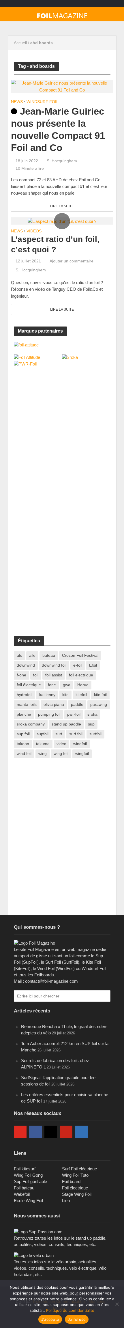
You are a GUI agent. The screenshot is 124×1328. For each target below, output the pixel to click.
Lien (66, 1200)
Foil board (71, 1181)
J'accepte (50, 1319)
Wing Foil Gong (28, 1175)
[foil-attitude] (26, 344)
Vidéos (34, 231)
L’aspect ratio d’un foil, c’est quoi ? (55, 244)
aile (32, 655)
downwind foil (54, 665)
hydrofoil (24, 694)
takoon (23, 743)
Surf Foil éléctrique (79, 1168)
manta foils (27, 704)
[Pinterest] (66, 1132)
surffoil (95, 734)
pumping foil (49, 714)
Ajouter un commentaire (71, 261)
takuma (43, 743)
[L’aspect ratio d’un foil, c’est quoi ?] (62, 220)
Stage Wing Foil (76, 1194)
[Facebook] (35, 1132)
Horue (83, 684)
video (61, 743)
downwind (26, 665)
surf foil (75, 734)
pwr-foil (73, 714)
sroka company (31, 724)
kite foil (100, 694)
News (17, 101)
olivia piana (54, 704)
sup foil (23, 734)
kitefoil (81, 694)
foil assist (53, 675)
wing (42, 753)
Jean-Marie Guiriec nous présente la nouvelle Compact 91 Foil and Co (58, 129)
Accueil (20, 42)
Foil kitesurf (24, 1168)
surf (58, 734)
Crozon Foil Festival (80, 655)
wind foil (24, 753)
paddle (77, 704)
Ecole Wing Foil (28, 1200)
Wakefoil (22, 1194)
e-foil (77, 665)
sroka (92, 714)
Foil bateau (24, 1187)
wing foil (61, 753)
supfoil (42, 734)
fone (52, 684)
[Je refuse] (117, 1304)
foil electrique (81, 675)
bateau (48, 655)
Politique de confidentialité (70, 1310)
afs (19, 655)
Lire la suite (62, 206)
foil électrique (29, 684)
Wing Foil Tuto (75, 1175)
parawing (98, 704)
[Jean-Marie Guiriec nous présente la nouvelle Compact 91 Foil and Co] (62, 86)
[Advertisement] (57, 412)
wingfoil (82, 753)
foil (35, 675)
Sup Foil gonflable (30, 1181)
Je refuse (77, 1319)
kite (65, 694)
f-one (21, 675)
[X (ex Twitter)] (96, 1132)
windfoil (80, 743)
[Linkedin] (81, 1132)
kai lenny (47, 694)
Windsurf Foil (43, 101)
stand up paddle (66, 724)
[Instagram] (50, 1132)
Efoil (93, 665)
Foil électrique (75, 1187)
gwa (66, 684)
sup (91, 724)
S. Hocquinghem (62, 160)
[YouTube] (20, 1132)
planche (24, 714)
